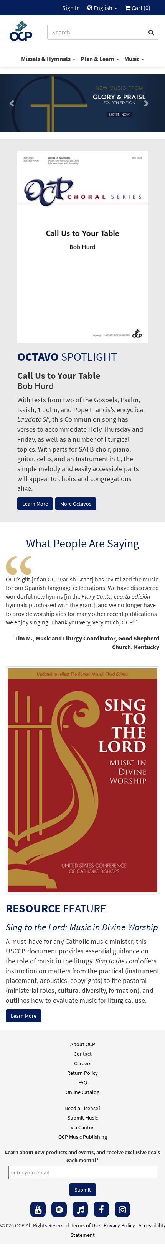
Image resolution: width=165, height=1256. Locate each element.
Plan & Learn (98, 58)
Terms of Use (85, 1225)
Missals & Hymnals (46, 58)
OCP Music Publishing (82, 1136)
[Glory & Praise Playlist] (82, 103)
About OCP (82, 1044)
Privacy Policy (119, 1225)
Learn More (35, 503)
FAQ (82, 1082)
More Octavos (75, 503)
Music (132, 58)
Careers (82, 1063)
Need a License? (82, 1108)
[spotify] (59, 1209)
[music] (80, 1209)
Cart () (140, 7)
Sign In (71, 7)
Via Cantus (82, 1127)
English (103, 7)
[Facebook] (101, 1209)
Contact (83, 1053)
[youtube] (38, 1209)
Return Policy (82, 1072)
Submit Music (83, 1117)
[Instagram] (122, 1209)
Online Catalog (82, 1092)
